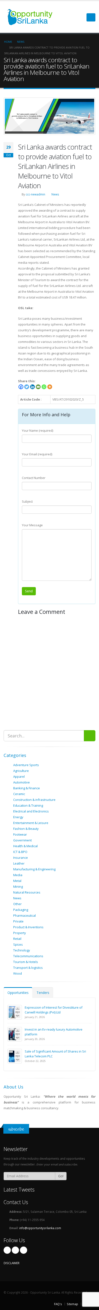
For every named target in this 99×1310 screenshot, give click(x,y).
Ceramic (19, 794)
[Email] (38, 386)
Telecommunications (28, 956)
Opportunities (18, 992)
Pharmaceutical (24, 915)
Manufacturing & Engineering (34, 869)
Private (18, 921)
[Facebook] (21, 386)
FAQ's (58, 1304)
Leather (19, 863)
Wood (17, 973)
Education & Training (28, 805)
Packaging (20, 910)
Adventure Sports (26, 765)
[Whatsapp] (44, 386)
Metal (17, 881)
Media (17, 875)
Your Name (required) (37, 430)
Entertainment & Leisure (30, 823)
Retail (17, 938)
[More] (49, 386)
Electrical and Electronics (31, 811)
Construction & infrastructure (34, 799)
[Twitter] (26, 386)
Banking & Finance (26, 788)
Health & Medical (25, 846)
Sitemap (72, 1304)
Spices (18, 944)
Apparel (19, 776)
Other (17, 904)
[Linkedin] (32, 386)
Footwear (20, 834)
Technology (21, 950)
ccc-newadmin (35, 194)
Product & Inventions (28, 927)
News (55, 194)
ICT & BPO (20, 852)
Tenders (43, 992)
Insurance (20, 857)
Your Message (32, 525)
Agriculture (21, 771)
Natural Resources (26, 892)
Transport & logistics (28, 967)
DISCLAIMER (11, 1263)
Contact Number (33, 478)
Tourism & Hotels (25, 962)
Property (19, 933)
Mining (18, 886)
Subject (27, 501)
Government (22, 840)
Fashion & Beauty (26, 828)
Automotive (21, 782)
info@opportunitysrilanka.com (40, 1228)
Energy (18, 817)
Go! (60, 1176)
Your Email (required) (37, 454)
